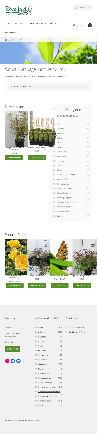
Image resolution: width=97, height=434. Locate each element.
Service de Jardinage (38, 23)
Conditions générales (77, 332)
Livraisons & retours (77, 327)
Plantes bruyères (63, 193)
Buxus (59, 142)
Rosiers (60, 216)
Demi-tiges (61, 156)
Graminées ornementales (67, 174)
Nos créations (10, 32)
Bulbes (59, 138)
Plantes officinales (64, 207)
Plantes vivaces (63, 211)
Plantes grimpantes (65, 197)
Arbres (59, 124)
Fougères (60, 161)
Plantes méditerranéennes (67, 202)
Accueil (8, 23)
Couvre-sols (61, 151)
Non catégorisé (63, 184)
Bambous (60, 133)
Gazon (59, 170)
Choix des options (14, 157)
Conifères (60, 147)
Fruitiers (60, 165)
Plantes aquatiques (64, 188)
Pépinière (19, 23)
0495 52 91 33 (12, 349)
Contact (53, 23)
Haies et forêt (62, 179)
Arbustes (60, 129)
